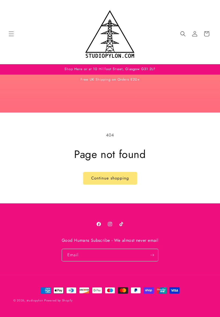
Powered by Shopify (58, 300)
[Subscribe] (152, 255)
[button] (11, 34)
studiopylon (35, 300)
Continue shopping (110, 178)
